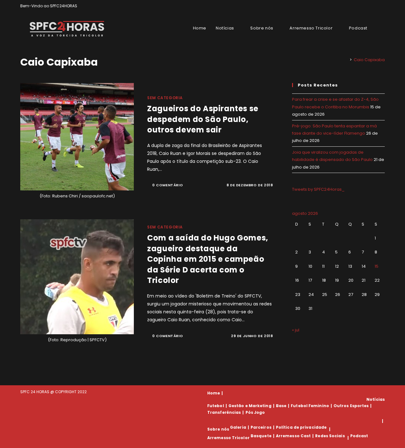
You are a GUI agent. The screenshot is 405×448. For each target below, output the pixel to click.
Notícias (375, 399)
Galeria (238, 427)
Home (213, 393)
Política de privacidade (301, 427)
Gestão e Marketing (249, 405)
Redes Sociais (330, 435)
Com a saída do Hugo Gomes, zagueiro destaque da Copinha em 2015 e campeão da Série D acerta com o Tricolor (207, 259)
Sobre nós (218, 429)
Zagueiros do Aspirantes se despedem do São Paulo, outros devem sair (203, 119)
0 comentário (167, 185)
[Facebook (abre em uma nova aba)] (368, 6)
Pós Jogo (255, 412)
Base (281, 405)
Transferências (224, 412)
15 (376, 266)
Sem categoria (165, 97)
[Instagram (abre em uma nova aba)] (375, 6)
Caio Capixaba (369, 60)
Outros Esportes (351, 405)
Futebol (215, 405)
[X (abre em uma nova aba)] (361, 6)
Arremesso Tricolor (228, 437)
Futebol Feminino (310, 405)
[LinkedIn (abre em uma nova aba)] (382, 6)
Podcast (359, 435)
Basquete (261, 435)
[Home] (346, 60)
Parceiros (261, 427)
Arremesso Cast (293, 435)
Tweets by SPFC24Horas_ (318, 189)
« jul (295, 330)
